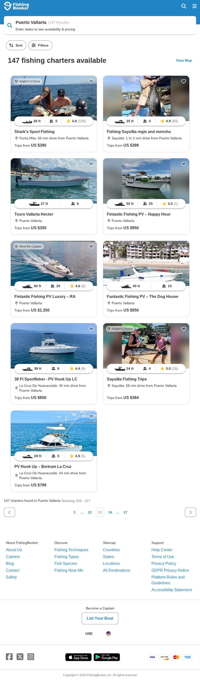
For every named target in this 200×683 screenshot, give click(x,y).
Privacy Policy (163, 563)
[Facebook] (9, 657)
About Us (14, 550)
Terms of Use (162, 557)
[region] (53, 121)
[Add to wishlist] (91, 81)
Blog (10, 563)
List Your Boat (100, 618)
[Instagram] (30, 657)
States (108, 557)
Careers (13, 557)
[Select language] (108, 633)
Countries (111, 550)
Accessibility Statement (171, 590)
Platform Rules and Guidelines (168, 580)
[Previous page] (9, 512)
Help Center (161, 550)
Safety (11, 577)
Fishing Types (66, 557)
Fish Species (65, 563)
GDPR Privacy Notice (170, 570)
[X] (20, 657)
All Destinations (116, 570)
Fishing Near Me (68, 570)
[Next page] (190, 512)
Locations (111, 563)
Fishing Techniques (71, 550)
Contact (12, 570)
